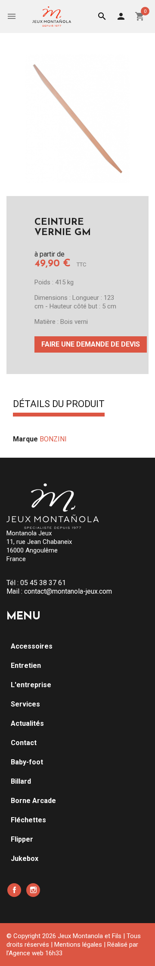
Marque (25, 439)
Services (25, 704)
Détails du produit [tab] (59, 404)
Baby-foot (27, 762)
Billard (21, 781)
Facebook (14, 890)
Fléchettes (28, 820)
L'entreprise (31, 685)
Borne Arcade (33, 801)
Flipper (22, 839)
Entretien (26, 665)
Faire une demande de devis (90, 344)
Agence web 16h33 (35, 953)
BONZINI (53, 439)
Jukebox (24, 858)
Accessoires (32, 646)
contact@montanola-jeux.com (68, 591)
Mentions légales (78, 944)
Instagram (33, 890)
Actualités (27, 723)
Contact (24, 743)
